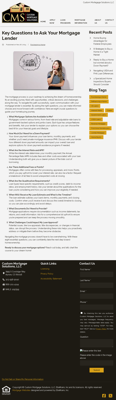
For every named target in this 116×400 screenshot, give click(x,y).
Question (84, 337)
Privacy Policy (47, 274)
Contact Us (109, 21)
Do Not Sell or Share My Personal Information (22, 379)
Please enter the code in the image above (96, 356)
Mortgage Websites (21, 390)
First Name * (85, 269)
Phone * (83, 302)
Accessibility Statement (51, 279)
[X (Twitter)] (110, 396)
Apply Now (52, 21)
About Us (98, 21)
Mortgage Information (81, 21)
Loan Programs (65, 21)
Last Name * (85, 280)
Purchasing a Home (37, 45)
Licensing (45, 269)
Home (43, 21)
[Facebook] (104, 396)
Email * (83, 291)
